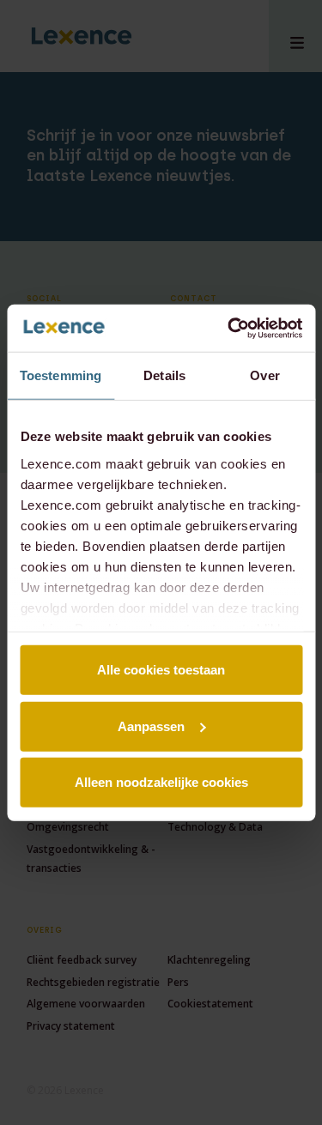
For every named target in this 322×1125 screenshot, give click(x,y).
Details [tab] (164, 375)
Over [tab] (264, 375)
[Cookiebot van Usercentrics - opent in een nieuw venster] (229, 328)
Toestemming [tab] (60, 375)
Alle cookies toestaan (161, 669)
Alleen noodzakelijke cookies (161, 782)
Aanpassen (151, 725)
